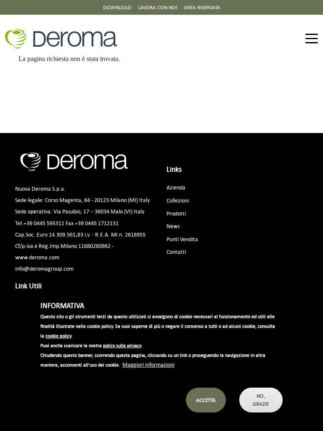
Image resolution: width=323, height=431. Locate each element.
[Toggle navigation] (311, 39)
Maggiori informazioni (148, 364)
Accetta (206, 400)
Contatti (176, 251)
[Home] (64, 38)
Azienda (176, 187)
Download (117, 7)
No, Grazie (261, 400)
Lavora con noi (157, 7)
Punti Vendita (182, 238)
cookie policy (58, 336)
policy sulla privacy (122, 346)
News (173, 225)
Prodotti (176, 213)
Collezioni (178, 200)
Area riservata (202, 7)
